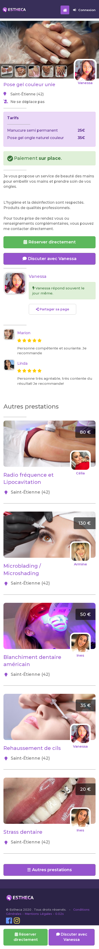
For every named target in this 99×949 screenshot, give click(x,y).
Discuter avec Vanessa (51, 258)
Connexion (87, 10)
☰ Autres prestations (49, 869)
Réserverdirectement (26, 937)
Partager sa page (54, 309)
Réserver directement (51, 242)
